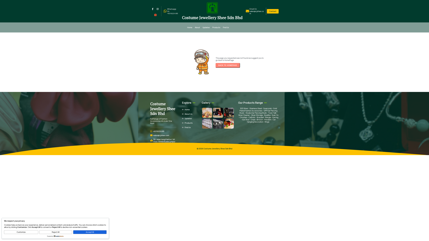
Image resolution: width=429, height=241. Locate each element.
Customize (21, 232)
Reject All (55, 232)
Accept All (90, 232)
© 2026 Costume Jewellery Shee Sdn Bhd (214, 148)
